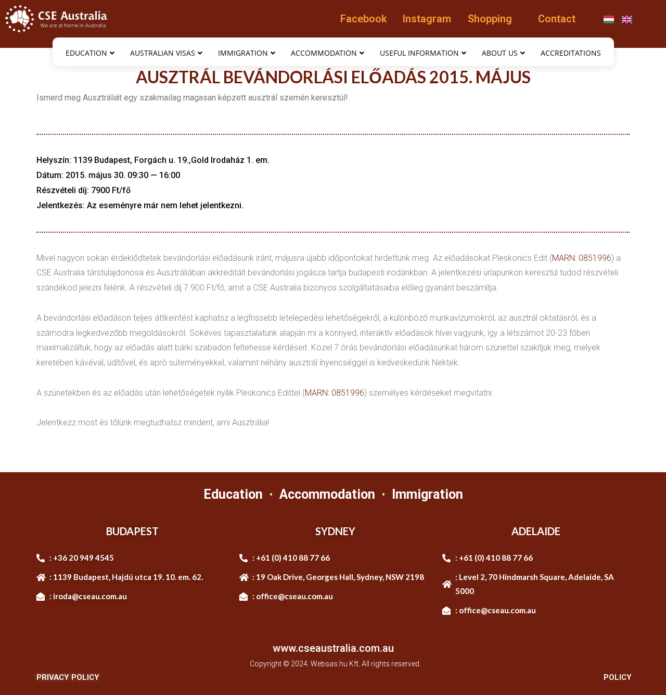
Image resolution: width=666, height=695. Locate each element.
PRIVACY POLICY (67, 677)
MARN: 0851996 (581, 258)
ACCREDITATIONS (571, 53)
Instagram (426, 18)
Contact (556, 18)
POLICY (618, 677)
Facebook (363, 18)
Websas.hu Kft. (335, 664)
